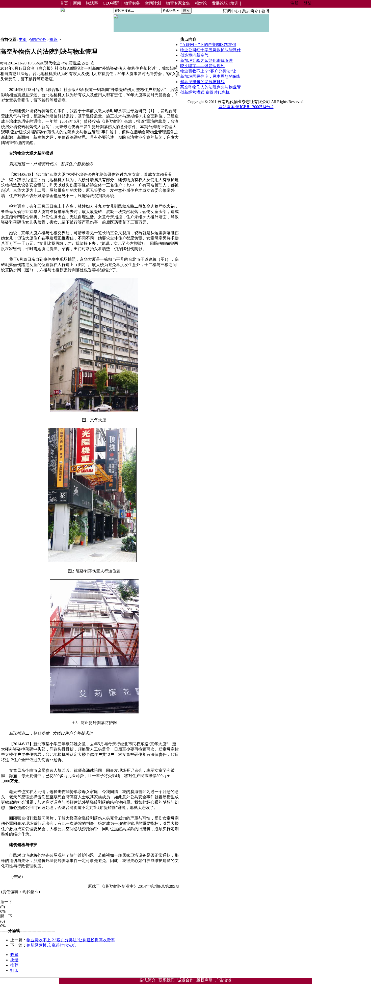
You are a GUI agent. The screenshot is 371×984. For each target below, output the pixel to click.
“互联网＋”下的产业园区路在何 (208, 44)
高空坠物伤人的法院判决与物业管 (210, 87)
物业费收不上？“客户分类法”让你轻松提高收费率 (70, 940)
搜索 (186, 10)
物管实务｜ (134, 3)
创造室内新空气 (194, 55)
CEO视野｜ (113, 3)
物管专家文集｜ (180, 3)
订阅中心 (231, 11)
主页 (23, 39)
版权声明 (204, 980)
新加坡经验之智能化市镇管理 (206, 60)
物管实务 (38, 39)
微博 (265, 11)
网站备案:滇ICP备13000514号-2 (246, 107)
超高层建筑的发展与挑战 (202, 82)
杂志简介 (250, 11)
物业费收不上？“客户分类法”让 (208, 71)
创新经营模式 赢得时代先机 (51, 945)
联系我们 (166, 980)
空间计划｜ (155, 3)
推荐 (53, 39)
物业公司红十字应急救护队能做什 (210, 50)
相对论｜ (203, 3)
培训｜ (236, 3)
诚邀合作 (185, 980)
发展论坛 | (221, 3)
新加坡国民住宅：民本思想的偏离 (210, 76)
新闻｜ (79, 3)
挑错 (14, 960)
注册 (294, 3)
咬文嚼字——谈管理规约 (202, 66)
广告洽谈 (223, 980)
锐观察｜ (94, 3)
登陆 (308, 3)
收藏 (14, 954)
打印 (14, 970)
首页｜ (66, 3)
